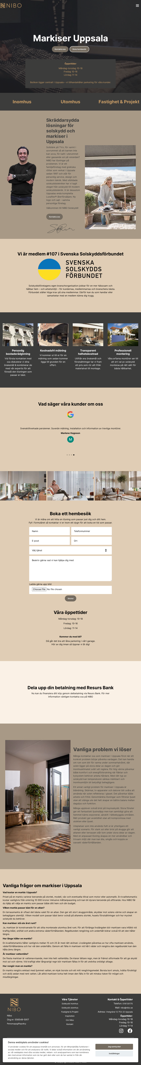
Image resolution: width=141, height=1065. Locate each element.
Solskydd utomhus (70, 1007)
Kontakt (69, 1024)
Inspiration (69, 1016)
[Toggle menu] (137, 6)
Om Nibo (70, 1020)
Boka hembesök (79, 49)
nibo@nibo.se (127, 1007)
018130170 (128, 1003)
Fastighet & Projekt (119, 101)
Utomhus (70, 101)
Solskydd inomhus (70, 1003)
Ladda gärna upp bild (40, 584)
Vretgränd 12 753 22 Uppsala (119, 1012)
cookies (22, 1047)
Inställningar (114, 1053)
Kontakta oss (60, 49)
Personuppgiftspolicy (16, 1023)
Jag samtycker (114, 1046)
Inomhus (22, 101)
